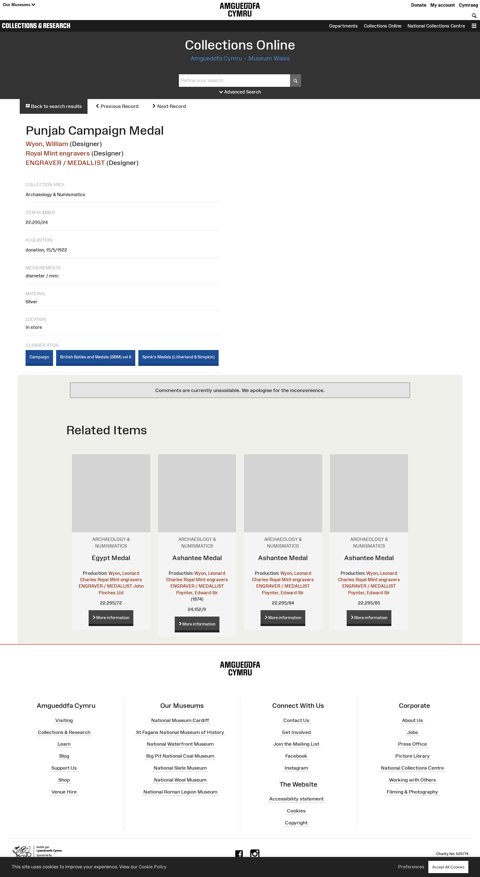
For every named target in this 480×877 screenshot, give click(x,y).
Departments (343, 25)
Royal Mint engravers (58, 153)
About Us (412, 720)
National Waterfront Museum (180, 744)
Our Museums (17, 4)
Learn (64, 744)
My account (442, 5)
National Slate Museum (180, 768)
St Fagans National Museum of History (180, 732)
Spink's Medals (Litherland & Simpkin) (178, 356)
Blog (64, 756)
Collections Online (382, 25)
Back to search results (56, 106)
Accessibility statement (296, 799)
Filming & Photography (412, 791)
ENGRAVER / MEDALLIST (65, 162)
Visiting (64, 720)
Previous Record (118, 106)
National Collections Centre (436, 25)
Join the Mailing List (296, 744)
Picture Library (412, 756)
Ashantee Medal (197, 557)
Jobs (412, 732)
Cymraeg (468, 5)
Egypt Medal (111, 557)
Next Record (171, 106)
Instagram (296, 768)
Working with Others (412, 780)
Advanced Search (242, 91)
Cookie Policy (153, 866)
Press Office (412, 744)
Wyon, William (47, 143)
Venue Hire (64, 791)
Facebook (296, 756)
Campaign (39, 356)
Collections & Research (36, 25)
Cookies (296, 811)
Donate (418, 5)
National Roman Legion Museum (180, 791)
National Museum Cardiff (180, 720)
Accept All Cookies (448, 867)
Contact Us (296, 720)
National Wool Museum (180, 780)
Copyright (296, 823)
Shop (64, 780)
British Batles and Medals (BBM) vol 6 (95, 356)
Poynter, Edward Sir (197, 592)
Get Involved (296, 732)
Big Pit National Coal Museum (180, 756)
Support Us (64, 768)
